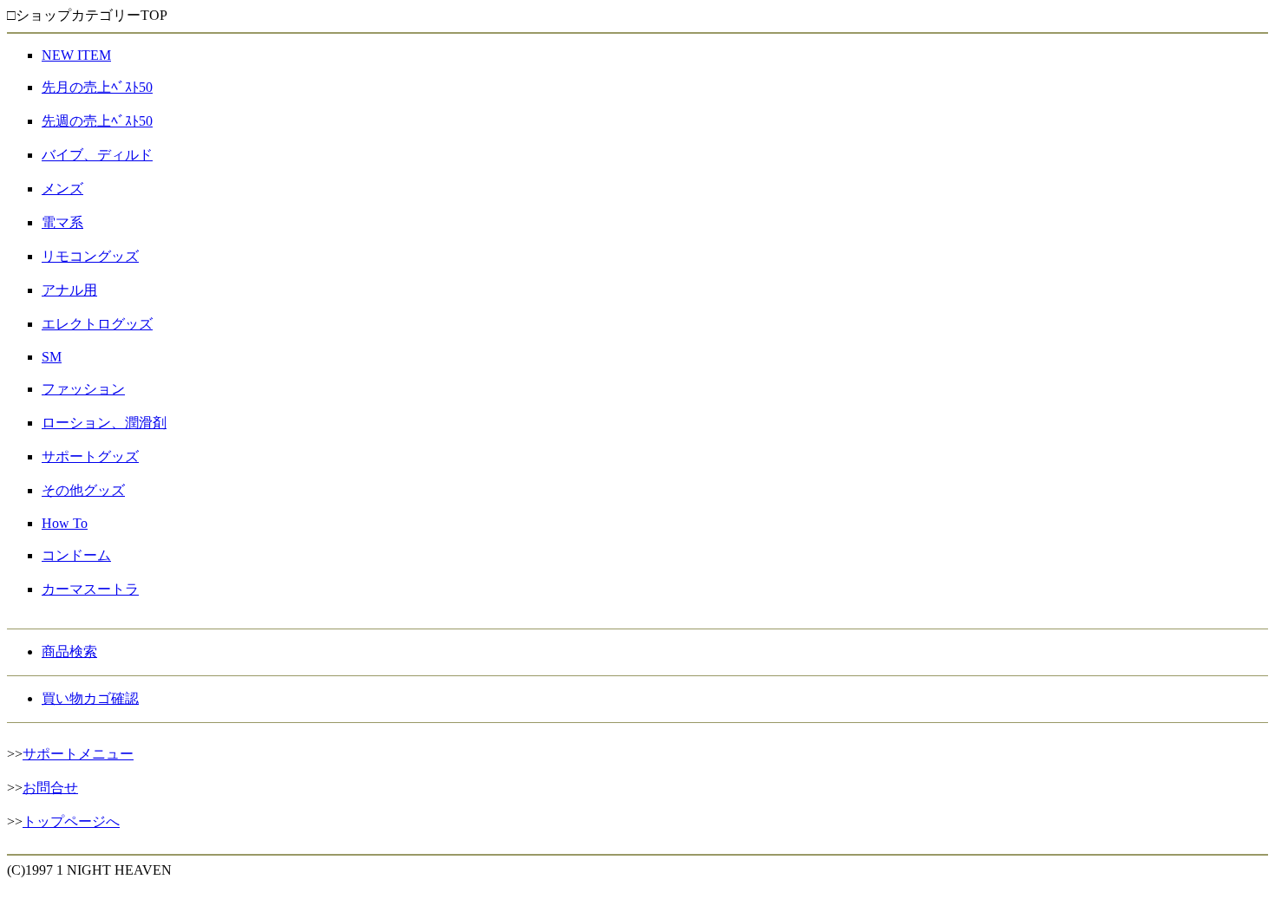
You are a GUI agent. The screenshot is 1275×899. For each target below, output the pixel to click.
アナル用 (69, 290)
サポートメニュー (78, 753)
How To (65, 523)
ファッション (83, 388)
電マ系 (62, 222)
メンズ (62, 188)
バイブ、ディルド (97, 154)
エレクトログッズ (97, 323)
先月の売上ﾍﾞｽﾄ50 (97, 87)
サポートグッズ (90, 456)
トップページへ (71, 821)
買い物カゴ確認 (90, 698)
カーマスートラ (90, 589)
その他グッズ (83, 490)
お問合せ (50, 787)
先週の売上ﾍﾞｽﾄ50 (97, 121)
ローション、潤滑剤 (104, 422)
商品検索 (69, 651)
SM (52, 356)
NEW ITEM (76, 55)
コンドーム (76, 555)
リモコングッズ (90, 256)
